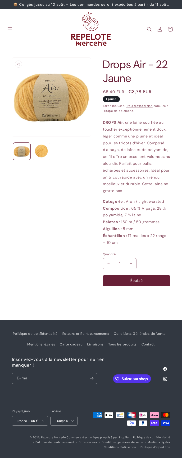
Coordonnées (88, 442)
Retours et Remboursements (85, 333)
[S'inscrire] (91, 378)
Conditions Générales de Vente (139, 333)
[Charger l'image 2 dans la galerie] (41, 151)
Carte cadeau (71, 344)
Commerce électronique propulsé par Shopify (98, 437)
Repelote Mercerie (53, 437)
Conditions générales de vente (122, 442)
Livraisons (95, 344)
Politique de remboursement (55, 442)
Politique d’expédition (155, 447)
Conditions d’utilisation (120, 447)
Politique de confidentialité (35, 333)
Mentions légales (41, 344)
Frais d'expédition (139, 106)
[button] (10, 29)
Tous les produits (122, 344)
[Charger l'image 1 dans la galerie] (21, 151)
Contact (148, 344)
